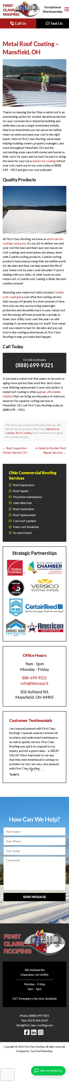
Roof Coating (23, 432)
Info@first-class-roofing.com (34, 1025)
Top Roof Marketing (41, 1051)
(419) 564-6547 (38, 1020)
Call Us (20, 23)
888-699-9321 (34, 677)
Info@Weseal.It (34, 683)
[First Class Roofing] (21, 9)
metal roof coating (44, 161)
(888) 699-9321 (34, 365)
